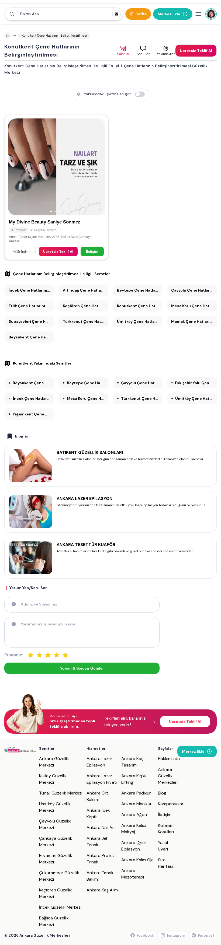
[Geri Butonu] (98, 167)
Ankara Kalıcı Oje (137, 860)
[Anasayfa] (7, 35)
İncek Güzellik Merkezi (60, 907)
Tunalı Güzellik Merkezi (60, 793)
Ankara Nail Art (101, 827)
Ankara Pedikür (136, 793)
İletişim (92, 252)
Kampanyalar (171, 804)
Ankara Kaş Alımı (103, 890)
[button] (64, 14)
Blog (162, 793)
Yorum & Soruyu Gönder (82, 668)
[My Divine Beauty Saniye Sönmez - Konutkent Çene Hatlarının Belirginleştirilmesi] (56, 187)
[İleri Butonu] (14, 167)
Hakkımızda (169, 758)
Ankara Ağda (134, 814)
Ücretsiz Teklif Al (58, 251)
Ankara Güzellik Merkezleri (168, 775)
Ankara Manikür (136, 804)
